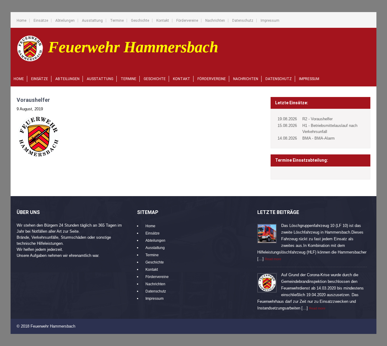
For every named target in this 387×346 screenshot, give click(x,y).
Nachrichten (215, 20)
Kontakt (162, 20)
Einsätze (41, 20)
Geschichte (140, 20)
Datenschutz (242, 20)
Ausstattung (92, 20)
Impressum (270, 20)
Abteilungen (65, 20)
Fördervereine (187, 20)
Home (21, 20)
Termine (117, 20)
